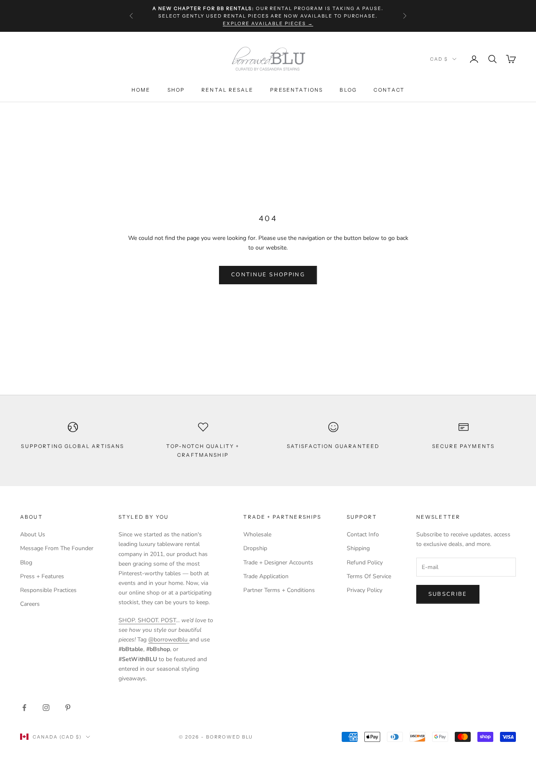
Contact (389, 90)
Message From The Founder (56, 548)
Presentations (296, 90)
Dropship (255, 548)
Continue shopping (268, 274)
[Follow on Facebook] (24, 707)
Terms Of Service (369, 576)
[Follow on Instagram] (46, 707)
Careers (30, 604)
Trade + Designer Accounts (278, 562)
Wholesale (257, 534)
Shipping (358, 548)
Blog (348, 90)
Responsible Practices (48, 590)
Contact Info (363, 534)
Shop (176, 90)
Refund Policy (365, 562)
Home (141, 90)
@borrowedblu (168, 640)
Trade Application (266, 576)
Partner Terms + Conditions (279, 590)
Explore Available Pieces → (268, 23)
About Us (32, 534)
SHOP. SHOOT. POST (147, 620)
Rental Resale (227, 90)
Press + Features (42, 576)
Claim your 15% (443, 726)
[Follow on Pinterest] (68, 707)
